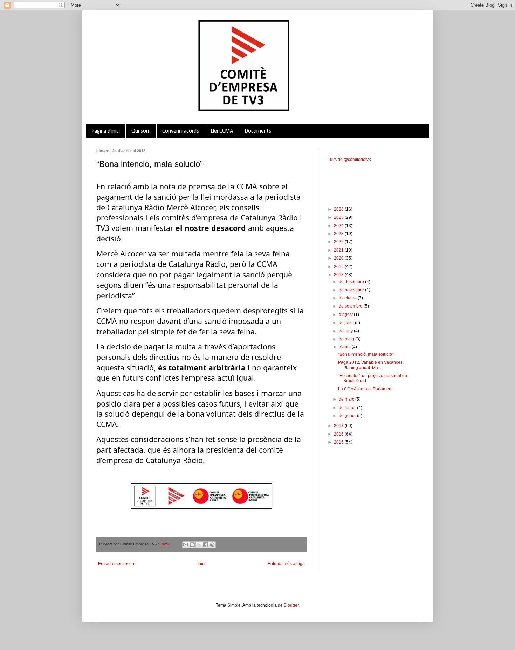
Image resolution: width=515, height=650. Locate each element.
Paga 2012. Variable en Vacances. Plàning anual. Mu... (371, 365)
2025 (339, 217)
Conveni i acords (180, 131)
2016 (339, 434)
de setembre (351, 306)
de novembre (352, 290)
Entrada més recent (116, 563)
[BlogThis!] (192, 544)
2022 (339, 241)
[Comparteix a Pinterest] (212, 544)
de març (347, 399)
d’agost (346, 314)
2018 (339, 274)
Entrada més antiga (286, 563)
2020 (339, 258)
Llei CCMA (222, 131)
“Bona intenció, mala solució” (365, 354)
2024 (339, 225)
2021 (339, 250)
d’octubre (348, 298)
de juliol (347, 322)
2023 (339, 233)
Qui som (141, 131)
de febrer (348, 407)
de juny (346, 330)
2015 (339, 442)
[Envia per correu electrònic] (185, 544)
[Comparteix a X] (198, 544)
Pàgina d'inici (105, 131)
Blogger (291, 605)
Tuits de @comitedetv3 (349, 159)
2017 (339, 425)
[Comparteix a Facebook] (205, 544)
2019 (339, 266)
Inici (201, 563)
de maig (347, 339)
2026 (339, 209)
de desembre (352, 281)
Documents (258, 131)
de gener (348, 415)
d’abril (345, 347)
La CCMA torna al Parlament (365, 389)
